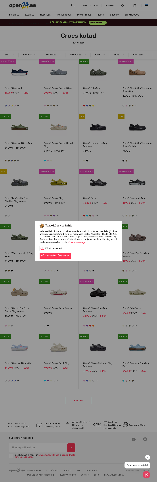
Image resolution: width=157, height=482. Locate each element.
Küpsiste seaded (53, 248)
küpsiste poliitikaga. (77, 242)
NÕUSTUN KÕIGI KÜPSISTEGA (55, 255)
